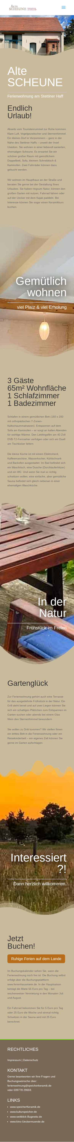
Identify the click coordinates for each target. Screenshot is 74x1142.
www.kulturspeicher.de (23, 1111)
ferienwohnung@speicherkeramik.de (29, 1085)
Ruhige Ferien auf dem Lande (36, 959)
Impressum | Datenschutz (22, 1060)
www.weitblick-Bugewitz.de (26, 1116)
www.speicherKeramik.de (25, 1106)
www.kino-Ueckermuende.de (27, 1121)
